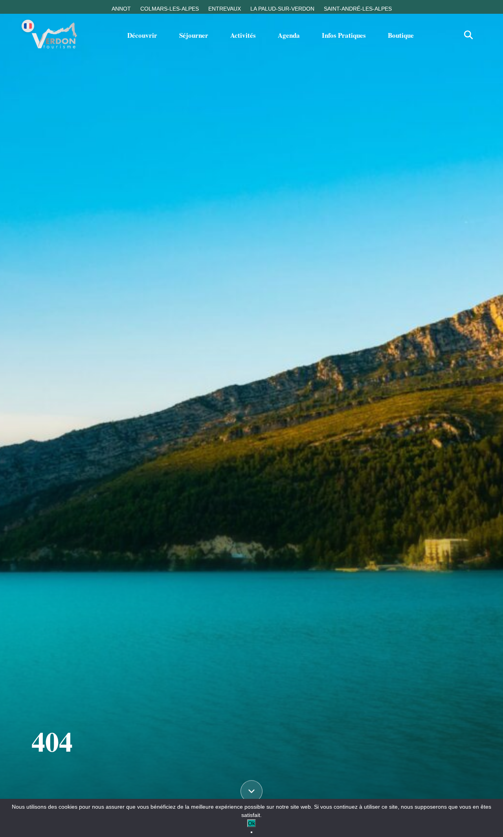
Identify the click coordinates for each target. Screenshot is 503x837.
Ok (251, 823)
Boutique (401, 35)
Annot (121, 9)
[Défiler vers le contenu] (251, 792)
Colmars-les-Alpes (169, 9)
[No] (251, 832)
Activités (243, 35)
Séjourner (193, 35)
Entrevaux (224, 9)
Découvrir (142, 35)
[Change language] (28, 26)
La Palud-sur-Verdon (282, 9)
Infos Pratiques (344, 35)
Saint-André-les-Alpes (358, 9)
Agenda (289, 35)
